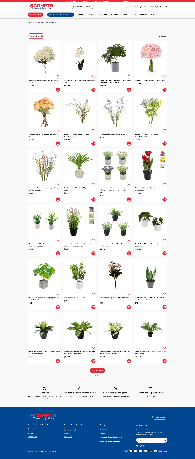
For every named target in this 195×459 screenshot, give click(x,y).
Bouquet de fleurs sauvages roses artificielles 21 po (76, 135)
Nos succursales (148, 6)
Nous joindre (132, 6)
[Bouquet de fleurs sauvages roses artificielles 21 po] (79, 111)
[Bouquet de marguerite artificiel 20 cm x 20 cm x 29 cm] (115, 275)
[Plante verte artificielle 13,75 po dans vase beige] (79, 165)
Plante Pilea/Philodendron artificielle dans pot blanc (150, 245)
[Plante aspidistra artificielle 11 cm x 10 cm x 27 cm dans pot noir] (44, 329)
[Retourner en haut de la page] (190, 447)
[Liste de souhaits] (156, 6)
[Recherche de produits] (92, 7)
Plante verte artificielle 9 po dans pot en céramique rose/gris (43, 245)
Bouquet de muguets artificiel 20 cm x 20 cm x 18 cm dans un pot (115, 352)
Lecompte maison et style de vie (45, 451)
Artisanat (114, 14)
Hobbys (125, 14)
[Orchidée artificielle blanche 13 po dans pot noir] (79, 57)
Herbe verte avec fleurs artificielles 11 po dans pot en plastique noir (79, 245)
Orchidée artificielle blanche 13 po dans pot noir (79, 81)
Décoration (102, 14)
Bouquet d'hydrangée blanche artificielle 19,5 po (43, 81)
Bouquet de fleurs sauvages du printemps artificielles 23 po (43, 189)
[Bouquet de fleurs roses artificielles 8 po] (151, 57)
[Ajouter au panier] (58, 90)
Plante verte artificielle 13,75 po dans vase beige (79, 189)
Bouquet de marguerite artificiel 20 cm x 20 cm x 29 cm (114, 299)
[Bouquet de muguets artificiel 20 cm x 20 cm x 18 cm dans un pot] (115, 329)
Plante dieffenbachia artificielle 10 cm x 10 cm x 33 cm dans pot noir (79, 352)
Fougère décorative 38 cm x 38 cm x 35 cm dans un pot (150, 352)
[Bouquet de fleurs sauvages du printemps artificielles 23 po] (44, 165)
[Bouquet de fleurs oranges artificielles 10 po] (44, 111)
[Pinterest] (140, 445)
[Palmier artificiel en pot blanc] (79, 275)
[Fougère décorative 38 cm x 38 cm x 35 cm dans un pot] (151, 329)
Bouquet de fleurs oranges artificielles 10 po (43, 135)
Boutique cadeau (86, 14)
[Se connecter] (166, 6)
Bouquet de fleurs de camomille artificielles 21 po (147, 135)
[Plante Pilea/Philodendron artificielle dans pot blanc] (151, 221)
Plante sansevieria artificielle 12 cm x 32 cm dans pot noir (149, 299)
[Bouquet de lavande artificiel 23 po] (115, 111)
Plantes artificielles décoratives (46, 22)
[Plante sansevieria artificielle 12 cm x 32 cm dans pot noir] (151, 275)
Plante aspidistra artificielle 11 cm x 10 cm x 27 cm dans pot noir (44, 352)
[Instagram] (144, 445)
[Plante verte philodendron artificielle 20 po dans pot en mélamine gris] (115, 57)
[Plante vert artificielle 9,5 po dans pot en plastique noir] (115, 221)
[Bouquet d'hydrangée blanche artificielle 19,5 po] (44, 57)
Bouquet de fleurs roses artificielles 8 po (150, 80)
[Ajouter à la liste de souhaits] (58, 76)
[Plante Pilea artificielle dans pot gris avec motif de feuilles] (44, 275)
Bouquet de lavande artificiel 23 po (112, 134)
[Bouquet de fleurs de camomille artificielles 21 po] (151, 111)
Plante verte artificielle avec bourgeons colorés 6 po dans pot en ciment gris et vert (114, 190)
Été (152, 14)
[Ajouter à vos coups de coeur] (58, 76)
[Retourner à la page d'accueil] (42, 417)
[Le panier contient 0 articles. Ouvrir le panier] (161, 6)
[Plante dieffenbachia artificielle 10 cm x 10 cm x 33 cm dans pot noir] (79, 329)
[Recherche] (73, 6)
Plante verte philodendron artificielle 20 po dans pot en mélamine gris (115, 81)
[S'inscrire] (165, 440)
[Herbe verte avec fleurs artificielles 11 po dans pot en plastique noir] (79, 221)
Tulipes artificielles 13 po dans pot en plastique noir (148, 189)
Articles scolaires (140, 14)
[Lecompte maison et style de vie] (40, 7)
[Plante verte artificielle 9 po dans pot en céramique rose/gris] (44, 221)
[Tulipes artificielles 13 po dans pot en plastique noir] (151, 165)
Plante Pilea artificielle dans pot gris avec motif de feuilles (43, 299)
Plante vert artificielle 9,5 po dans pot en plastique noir (114, 245)
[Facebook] (137, 445)
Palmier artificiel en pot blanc (75, 298)
